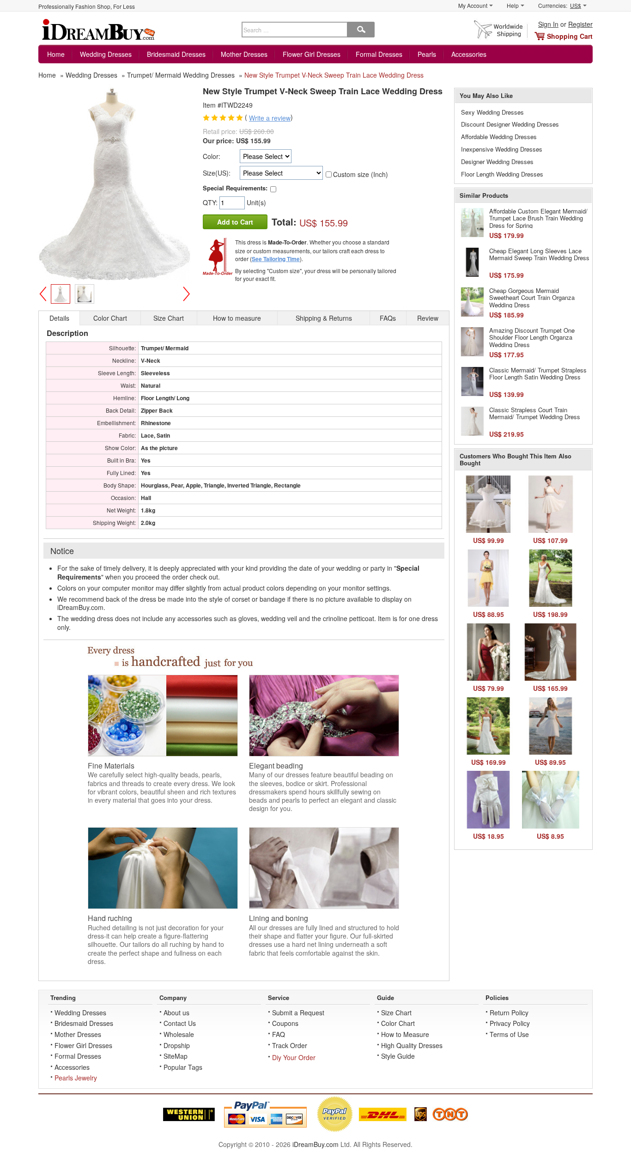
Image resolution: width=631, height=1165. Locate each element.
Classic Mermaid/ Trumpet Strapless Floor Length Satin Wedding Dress (538, 374)
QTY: (211, 202)
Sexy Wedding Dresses (492, 112)
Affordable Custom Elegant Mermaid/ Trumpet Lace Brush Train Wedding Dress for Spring (538, 218)
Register (580, 24)
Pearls (427, 54)
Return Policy (509, 1012)
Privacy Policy (510, 1023)
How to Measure (405, 1034)
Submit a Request (298, 1012)
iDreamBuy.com (315, 1144)
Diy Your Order (294, 1057)
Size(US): (217, 172)
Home (56, 54)
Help (513, 5)
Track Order (289, 1045)
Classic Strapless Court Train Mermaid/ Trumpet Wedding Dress (534, 413)
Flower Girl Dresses (311, 54)
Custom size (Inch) (360, 174)
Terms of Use (509, 1034)
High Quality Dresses (412, 1045)
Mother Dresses (244, 54)
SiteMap (176, 1056)
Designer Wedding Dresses (497, 161)
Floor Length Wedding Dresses (502, 174)
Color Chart (398, 1023)
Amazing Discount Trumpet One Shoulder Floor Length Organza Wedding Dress (532, 337)
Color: (211, 156)
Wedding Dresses (106, 54)
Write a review (270, 117)
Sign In (548, 24)
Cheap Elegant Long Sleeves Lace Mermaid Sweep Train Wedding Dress (539, 254)
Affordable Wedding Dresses (499, 136)
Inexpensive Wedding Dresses (501, 149)
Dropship (177, 1045)
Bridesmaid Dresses (176, 54)
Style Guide (398, 1056)
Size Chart (396, 1012)
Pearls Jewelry (76, 1077)
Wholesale (179, 1034)
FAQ (278, 1034)
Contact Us (180, 1023)
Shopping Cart (570, 36)
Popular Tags (183, 1067)
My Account (472, 5)
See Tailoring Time (276, 259)
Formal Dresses (379, 54)
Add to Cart (235, 221)
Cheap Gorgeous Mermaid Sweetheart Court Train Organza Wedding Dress (532, 297)
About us (176, 1012)
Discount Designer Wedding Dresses (510, 124)
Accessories (468, 54)
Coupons (285, 1023)
